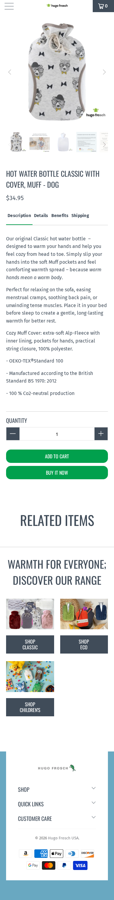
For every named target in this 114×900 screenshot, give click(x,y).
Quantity (16, 420)
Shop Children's (30, 707)
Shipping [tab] (80, 215)
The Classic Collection (30, 614)
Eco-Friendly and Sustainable (84, 614)
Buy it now (57, 472)
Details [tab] (41, 215)
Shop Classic (30, 644)
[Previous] (10, 72)
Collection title (30, 676)
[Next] (103, 72)
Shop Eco (84, 644)
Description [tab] (19, 215)
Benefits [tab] (59, 215)
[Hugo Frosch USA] (57, 6)
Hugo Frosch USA (63, 838)
